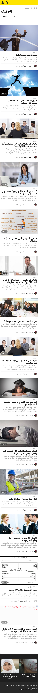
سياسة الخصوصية (32, 685)
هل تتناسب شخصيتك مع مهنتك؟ (20, 321)
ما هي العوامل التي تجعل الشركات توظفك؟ (20, 239)
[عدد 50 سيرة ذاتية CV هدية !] (19, 570)
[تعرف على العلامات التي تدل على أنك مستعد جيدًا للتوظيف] (19, 129)
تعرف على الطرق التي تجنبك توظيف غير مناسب (19, 361)
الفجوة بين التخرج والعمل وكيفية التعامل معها (20, 403)
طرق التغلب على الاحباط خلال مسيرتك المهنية (22, 101)
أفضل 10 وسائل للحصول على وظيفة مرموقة (22, 539)
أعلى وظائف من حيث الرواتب (22, 498)
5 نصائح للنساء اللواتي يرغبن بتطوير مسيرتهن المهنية (19, 192)
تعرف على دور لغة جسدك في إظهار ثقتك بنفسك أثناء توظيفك (19, 630)
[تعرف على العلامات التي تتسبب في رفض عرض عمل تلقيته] (19, 433)
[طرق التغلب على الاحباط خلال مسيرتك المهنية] (19, 83)
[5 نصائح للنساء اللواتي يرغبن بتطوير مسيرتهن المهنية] (19, 174)
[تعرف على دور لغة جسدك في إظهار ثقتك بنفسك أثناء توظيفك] (19, 615)
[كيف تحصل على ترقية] (19, 38)
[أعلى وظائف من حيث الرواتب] (19, 482)
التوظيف (34, 52)
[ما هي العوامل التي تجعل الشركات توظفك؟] (19, 221)
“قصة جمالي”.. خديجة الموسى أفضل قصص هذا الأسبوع (10, 676)
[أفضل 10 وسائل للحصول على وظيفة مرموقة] (19, 524)
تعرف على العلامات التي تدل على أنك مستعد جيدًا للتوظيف (19, 145)
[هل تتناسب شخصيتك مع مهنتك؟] (19, 307)
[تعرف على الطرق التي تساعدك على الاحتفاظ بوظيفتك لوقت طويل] (19, 266)
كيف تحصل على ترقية (26, 54)
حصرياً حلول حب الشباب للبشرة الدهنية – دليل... (28, 675)
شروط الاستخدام (21, 685)
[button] (7, 3)
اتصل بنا (6, 685)
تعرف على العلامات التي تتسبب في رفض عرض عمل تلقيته (20, 452)
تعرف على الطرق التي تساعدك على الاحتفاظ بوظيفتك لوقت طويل (20, 281)
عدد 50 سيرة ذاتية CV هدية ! (22, 590)
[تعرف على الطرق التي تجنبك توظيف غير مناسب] (19, 346)
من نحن (12, 685)
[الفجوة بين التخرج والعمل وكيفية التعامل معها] (19, 388)
